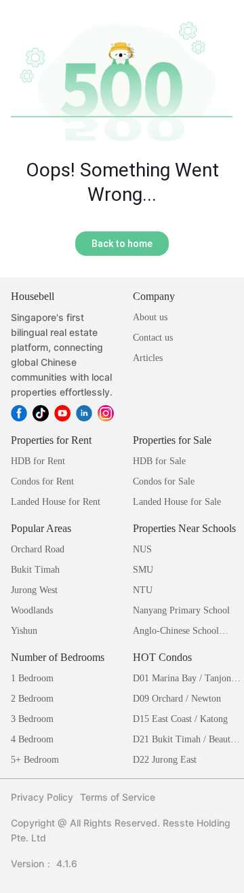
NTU (142, 590)
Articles (148, 358)
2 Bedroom (32, 699)
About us (150, 317)
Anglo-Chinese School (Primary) (176, 632)
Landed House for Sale (177, 502)
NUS (142, 549)
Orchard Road (37, 549)
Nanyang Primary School (181, 610)
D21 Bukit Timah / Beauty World (184, 740)
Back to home (122, 243)
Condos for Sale (164, 481)
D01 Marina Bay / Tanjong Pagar (184, 679)
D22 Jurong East (165, 760)
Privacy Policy (42, 797)
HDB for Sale (159, 461)
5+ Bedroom (35, 760)
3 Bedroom (32, 719)
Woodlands (32, 610)
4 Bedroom (32, 739)
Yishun (24, 631)
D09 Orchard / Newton (177, 699)
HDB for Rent (38, 461)
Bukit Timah (35, 570)
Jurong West (34, 590)
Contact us (153, 337)
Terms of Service (117, 797)
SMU (143, 570)
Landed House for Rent (55, 502)
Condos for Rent (42, 481)
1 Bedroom (32, 678)
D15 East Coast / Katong (180, 719)
